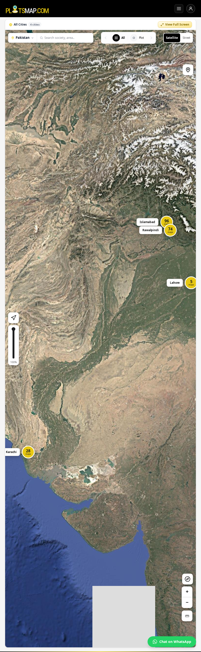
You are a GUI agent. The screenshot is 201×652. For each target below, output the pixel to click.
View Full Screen (177, 24)
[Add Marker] (188, 69)
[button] (183, 283)
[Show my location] (13, 317)
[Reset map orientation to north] (187, 579)
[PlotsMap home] (27, 8)
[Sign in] (190, 8)
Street (186, 38)
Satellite (172, 38)
